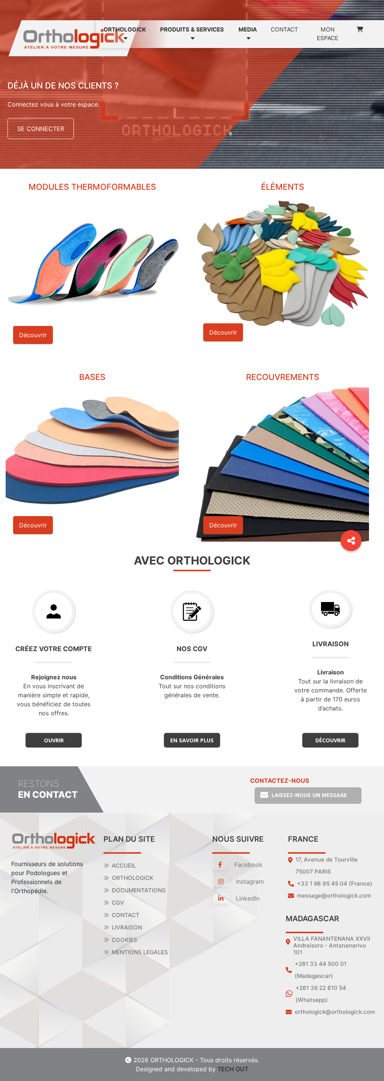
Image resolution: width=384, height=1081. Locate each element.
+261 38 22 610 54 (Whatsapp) (321, 993)
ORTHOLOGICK (125, 29)
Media (247, 29)
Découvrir (330, 740)
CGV (118, 902)
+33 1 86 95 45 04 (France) (334, 883)
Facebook (247, 864)
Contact (284, 29)
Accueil (124, 865)
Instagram (249, 881)
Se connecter (40, 128)
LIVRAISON (127, 927)
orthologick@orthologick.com (335, 1011)
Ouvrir (54, 740)
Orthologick (132, 877)
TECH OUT (233, 1069)
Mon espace (327, 34)
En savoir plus (192, 740)
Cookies (124, 939)
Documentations (139, 890)
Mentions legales (140, 952)
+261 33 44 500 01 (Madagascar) (320, 969)
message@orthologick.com (334, 895)
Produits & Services (192, 29)
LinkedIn (247, 898)
